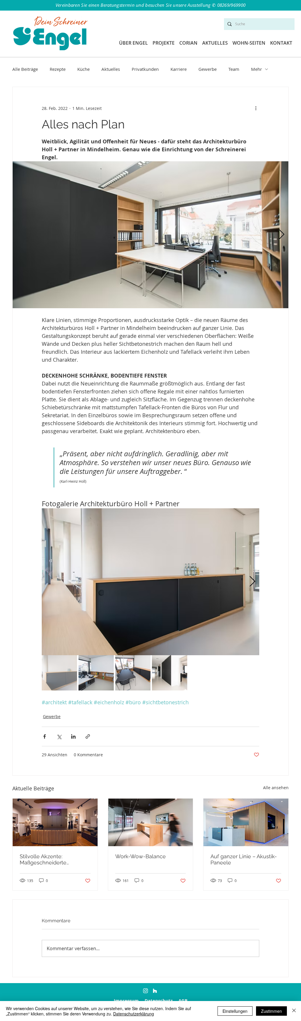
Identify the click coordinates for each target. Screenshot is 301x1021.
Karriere (178, 69)
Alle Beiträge (25, 69)
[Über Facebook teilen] (44, 736)
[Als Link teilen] (88, 736)
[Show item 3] (132, 672)
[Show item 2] (96, 672)
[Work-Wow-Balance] (150, 822)
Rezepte (58, 69)
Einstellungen (235, 1011)
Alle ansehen (276, 787)
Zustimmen (271, 1011)
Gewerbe (207, 69)
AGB (183, 1000)
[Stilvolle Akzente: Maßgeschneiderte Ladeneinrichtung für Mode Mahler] (55, 822)
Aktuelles (110, 69)
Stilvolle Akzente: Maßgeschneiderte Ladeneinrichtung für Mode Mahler (54, 859)
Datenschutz (159, 1000)
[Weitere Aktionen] (255, 108)
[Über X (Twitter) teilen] (59, 736)
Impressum (126, 1000)
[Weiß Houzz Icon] (155, 991)
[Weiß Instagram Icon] (145, 991)
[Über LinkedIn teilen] (73, 736)
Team (233, 69)
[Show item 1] (59, 672)
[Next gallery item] (281, 235)
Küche (83, 69)
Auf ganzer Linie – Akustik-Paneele (243, 859)
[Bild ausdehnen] (150, 234)
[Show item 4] (169, 672)
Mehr (256, 69)
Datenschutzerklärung (133, 1014)
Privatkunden (145, 69)
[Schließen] (293, 1011)
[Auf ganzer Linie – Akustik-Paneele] (245, 822)
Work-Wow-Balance (140, 856)
